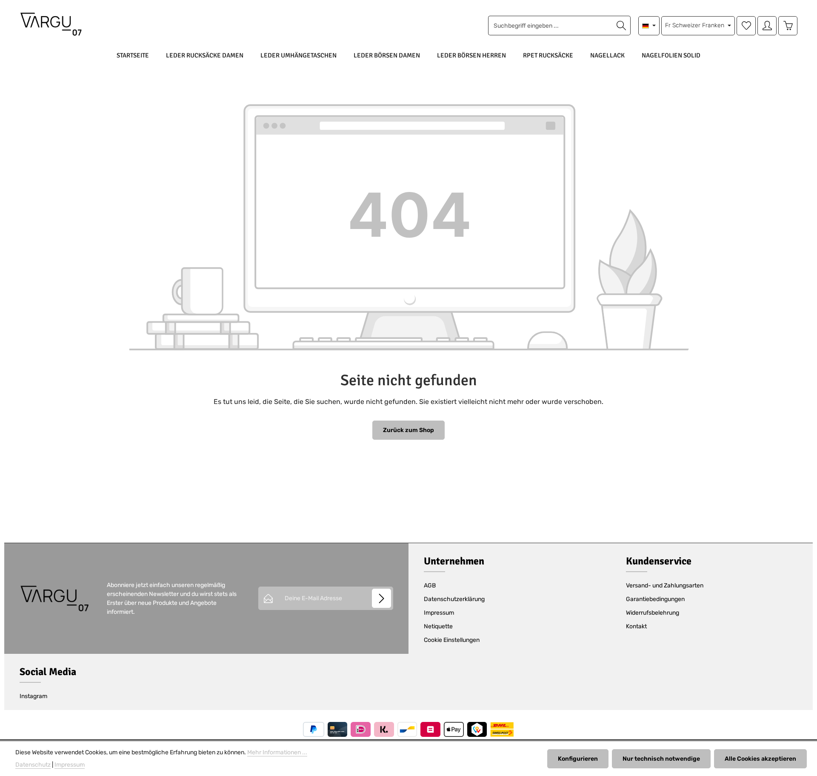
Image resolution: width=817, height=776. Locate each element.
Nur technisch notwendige (661, 758)
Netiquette (438, 626)
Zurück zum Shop (408, 430)
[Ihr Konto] (767, 25)
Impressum (439, 612)
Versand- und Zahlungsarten (664, 585)
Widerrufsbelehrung (652, 612)
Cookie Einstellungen (452, 640)
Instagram (33, 696)
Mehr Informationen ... (277, 752)
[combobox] (550, 25)
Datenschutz (33, 764)
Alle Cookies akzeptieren (760, 758)
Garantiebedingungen (655, 599)
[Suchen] (621, 25)
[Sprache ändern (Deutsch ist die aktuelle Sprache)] (649, 25)
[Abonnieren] (381, 598)
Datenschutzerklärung (454, 599)
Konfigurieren (578, 758)
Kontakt (636, 626)
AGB (430, 585)
